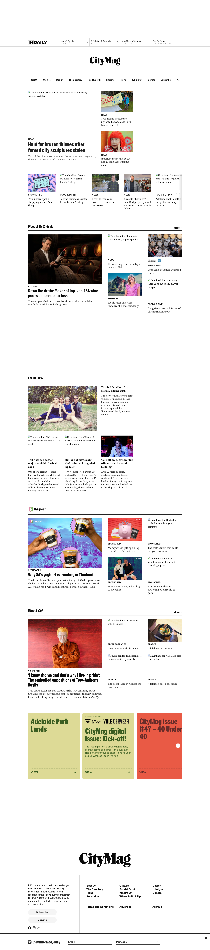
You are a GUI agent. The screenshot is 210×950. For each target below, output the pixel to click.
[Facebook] (29, 927)
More (177, 227)
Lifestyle (110, 80)
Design (59, 80)
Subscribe (166, 80)
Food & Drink (94, 80)
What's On (137, 80)
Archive (157, 906)
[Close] (206, 938)
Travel (123, 80)
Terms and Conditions (100, 906)
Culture (47, 80)
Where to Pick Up (130, 896)
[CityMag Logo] (105, 61)
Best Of (33, 80)
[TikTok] (38, 927)
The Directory (75, 80)
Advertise (125, 906)
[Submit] (157, 942)
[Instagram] (34, 927)
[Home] (43, 42)
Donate (151, 80)
